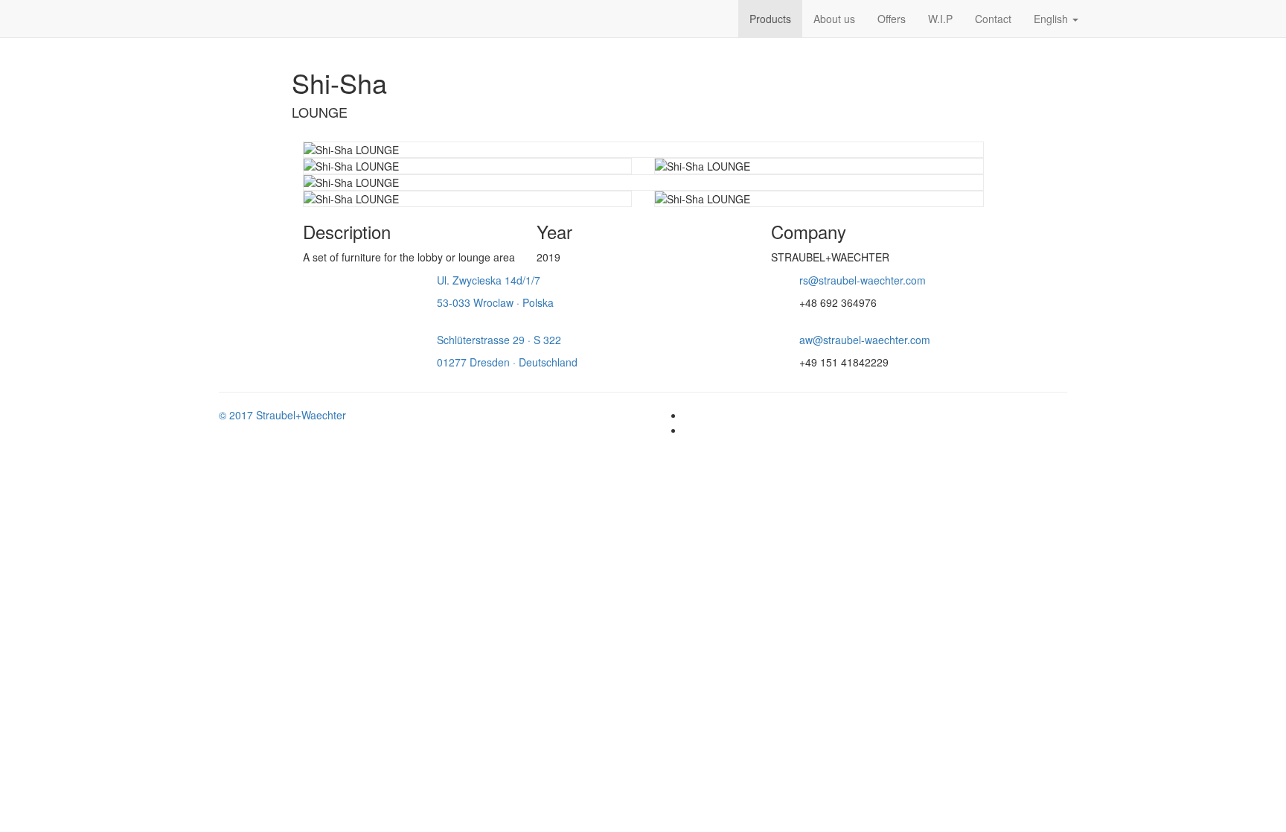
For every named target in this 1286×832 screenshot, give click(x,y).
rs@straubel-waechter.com (862, 280)
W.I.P (940, 18)
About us (834, 18)
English (1052, 18)
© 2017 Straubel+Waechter (282, 414)
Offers (891, 18)
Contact (993, 18)
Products (770, 18)
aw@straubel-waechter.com (864, 339)
